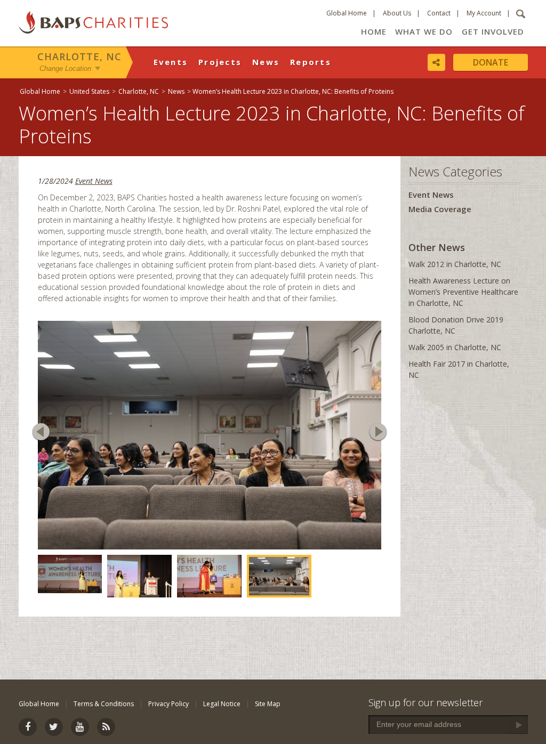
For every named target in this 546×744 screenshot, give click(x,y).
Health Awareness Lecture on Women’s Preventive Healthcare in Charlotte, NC (463, 292)
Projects (220, 61)
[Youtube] (80, 727)
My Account (484, 13)
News (265, 61)
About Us (397, 13)
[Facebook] (28, 727)
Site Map (267, 703)
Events (171, 61)
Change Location (65, 68)
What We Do (424, 31)
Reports (310, 61)
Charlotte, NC (79, 56)
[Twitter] (54, 727)
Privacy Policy (168, 703)
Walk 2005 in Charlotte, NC (454, 347)
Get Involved (493, 31)
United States (89, 91)
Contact (439, 13)
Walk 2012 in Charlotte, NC (454, 264)
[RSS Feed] (106, 727)
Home (374, 31)
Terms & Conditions (104, 703)
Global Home (346, 13)
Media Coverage (439, 209)
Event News (94, 181)
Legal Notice (221, 703)
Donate (490, 62)
